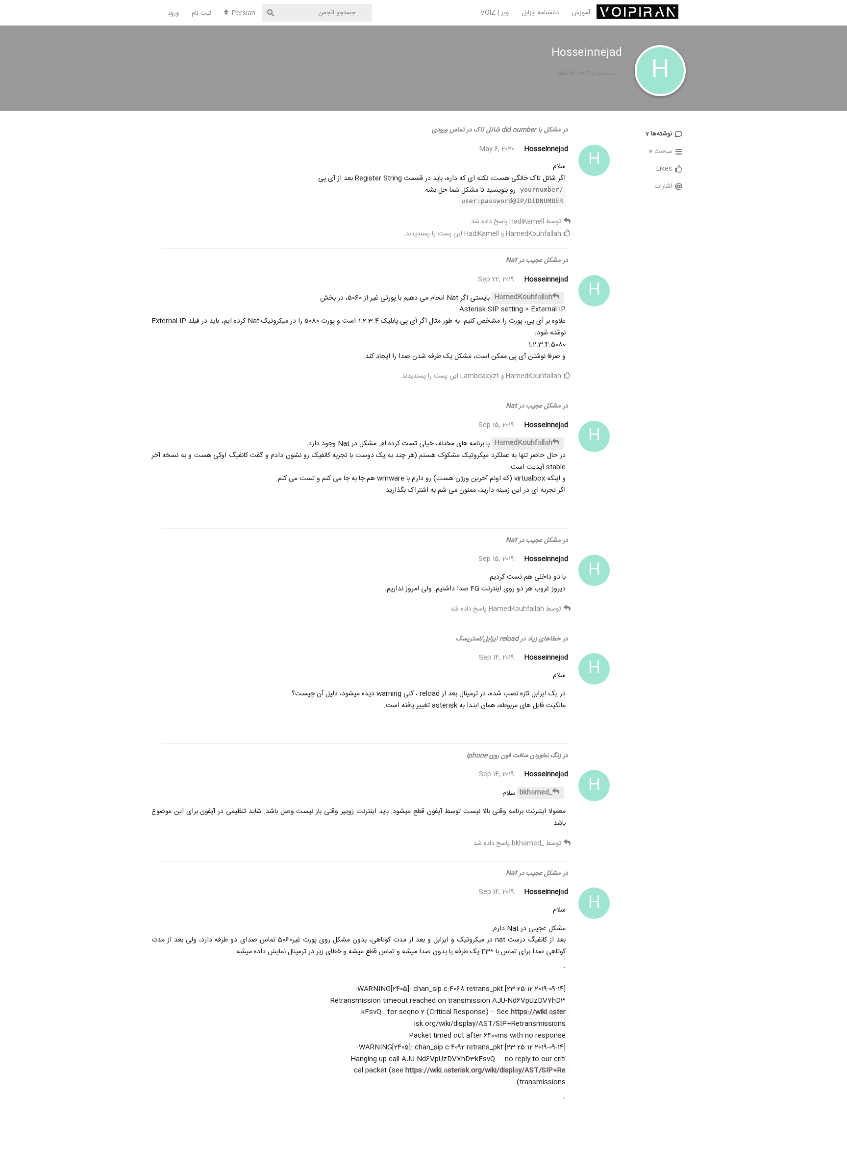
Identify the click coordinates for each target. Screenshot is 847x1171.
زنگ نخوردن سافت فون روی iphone (514, 755)
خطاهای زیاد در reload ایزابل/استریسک (508, 639)
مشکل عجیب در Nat (533, 260)
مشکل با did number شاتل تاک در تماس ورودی (496, 130)
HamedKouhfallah (523, 297)
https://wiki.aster (538, 1012)
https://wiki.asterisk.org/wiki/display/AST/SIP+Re (485, 1070)
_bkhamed (536, 792)
